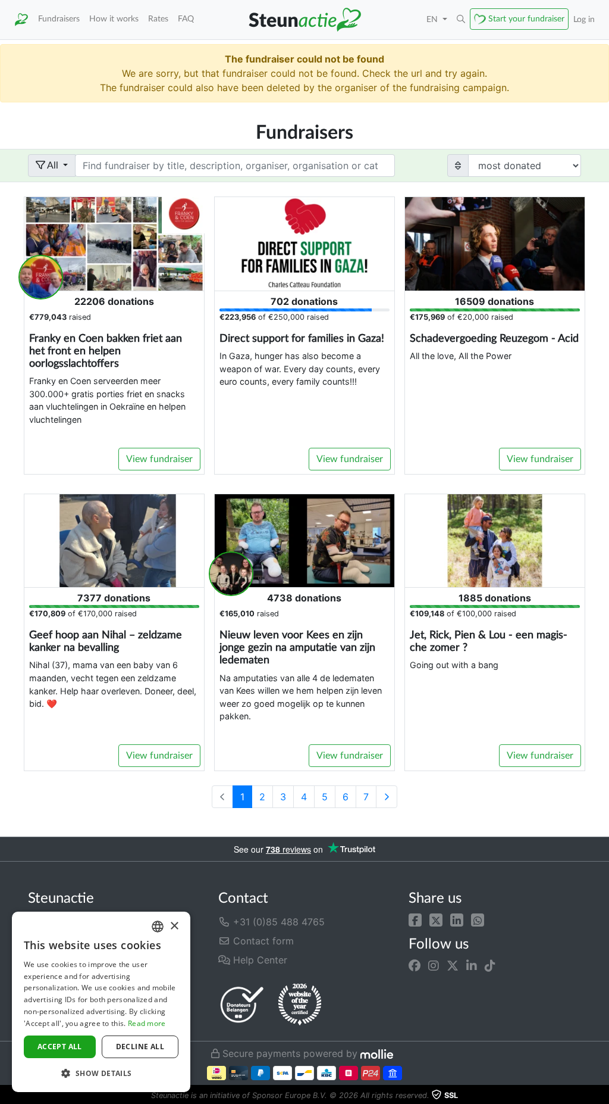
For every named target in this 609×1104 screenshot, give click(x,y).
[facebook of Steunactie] (414, 965)
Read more (147, 1023)
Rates (158, 18)
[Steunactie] (21, 20)
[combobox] (158, 927)
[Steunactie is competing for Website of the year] (299, 1004)
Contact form (262, 941)
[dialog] (101, 1002)
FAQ (186, 18)
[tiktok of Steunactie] (490, 965)
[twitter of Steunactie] (453, 965)
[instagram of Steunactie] (433, 965)
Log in (584, 19)
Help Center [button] (258, 960)
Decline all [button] (140, 1046)
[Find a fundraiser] (461, 19)
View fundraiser (159, 459)
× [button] (173, 926)
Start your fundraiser (526, 18)
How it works (114, 18)
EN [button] (433, 19)
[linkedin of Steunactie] (471, 965)
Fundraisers (59, 18)
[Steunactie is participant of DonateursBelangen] (242, 1004)
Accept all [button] (59, 1046)
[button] (415, 919)
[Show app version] (600, 1095)
